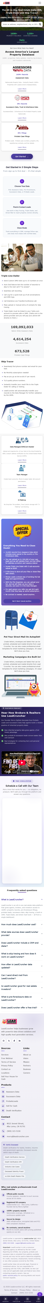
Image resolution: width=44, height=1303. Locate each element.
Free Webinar (7, 1058)
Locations (5, 1073)
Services (4, 1055)
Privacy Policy (7, 1066)
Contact (14, 1293)
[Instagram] (3, 1040)
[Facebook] (14, 1040)
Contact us (5, 1069)
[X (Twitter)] (9, 1040)
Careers (26, 1073)
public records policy (10, 1275)
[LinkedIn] (19, 1040)
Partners (27, 1066)
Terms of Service (8, 1062)
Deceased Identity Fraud (14, 1171)
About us (27, 1055)
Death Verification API (13, 1162)
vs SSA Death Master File (14, 1176)
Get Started (20, 156)
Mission (26, 1062)
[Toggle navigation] (39, 3)
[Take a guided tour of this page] (39, 1294)
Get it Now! (21, 601)
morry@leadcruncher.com (18, 1136)
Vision (25, 1058)
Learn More (22, 89)
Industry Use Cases (12, 1167)
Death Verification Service (14, 1157)
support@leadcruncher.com (25, 1243)
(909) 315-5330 (13, 1131)
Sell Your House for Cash (9, 1077)
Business (27, 1069)
